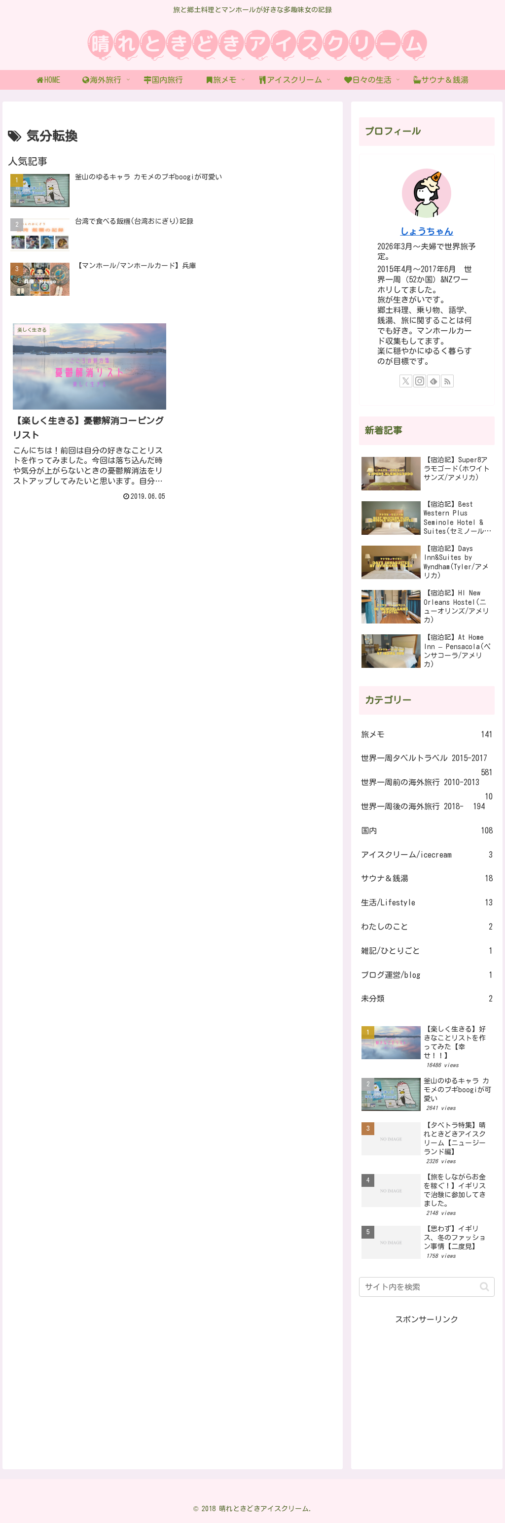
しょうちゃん (426, 231)
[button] (484, 1286)
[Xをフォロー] (405, 381)
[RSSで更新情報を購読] (447, 381)
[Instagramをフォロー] (419, 381)
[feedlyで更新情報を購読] (433, 381)
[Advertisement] (426, 1388)
